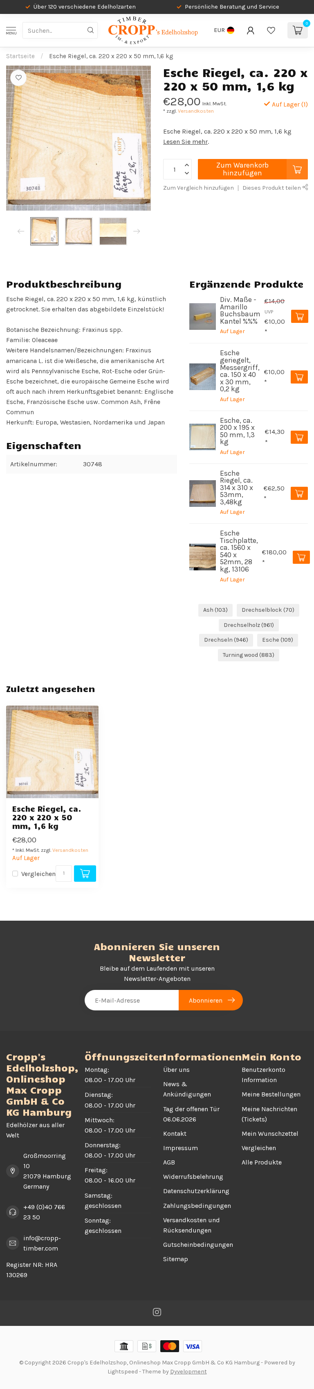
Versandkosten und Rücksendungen (191, 1225)
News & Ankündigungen (187, 1089)
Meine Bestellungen (271, 1094)
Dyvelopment (188, 1371)
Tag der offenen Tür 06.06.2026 (191, 1114)
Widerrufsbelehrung (193, 1176)
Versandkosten (196, 111)
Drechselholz (249, 625)
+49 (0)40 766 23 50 (44, 1212)
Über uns (176, 1070)
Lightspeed (123, 1371)
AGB (169, 1162)
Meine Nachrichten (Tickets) (269, 1114)
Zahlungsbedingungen (196, 1206)
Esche (277, 639)
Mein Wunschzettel (270, 1133)
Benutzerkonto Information (263, 1075)
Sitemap (175, 1259)
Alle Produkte (262, 1162)
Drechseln (226, 639)
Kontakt (174, 1133)
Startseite (20, 56)
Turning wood (248, 654)
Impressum (180, 1148)
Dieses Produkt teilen (272, 187)
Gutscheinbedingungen (196, 1244)
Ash (215, 609)
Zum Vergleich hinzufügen (198, 187)
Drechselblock (268, 609)
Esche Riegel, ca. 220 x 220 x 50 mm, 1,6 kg (111, 56)
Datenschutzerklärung (196, 1191)
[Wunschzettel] (271, 30)
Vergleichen (38, 874)
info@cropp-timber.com (42, 1243)
